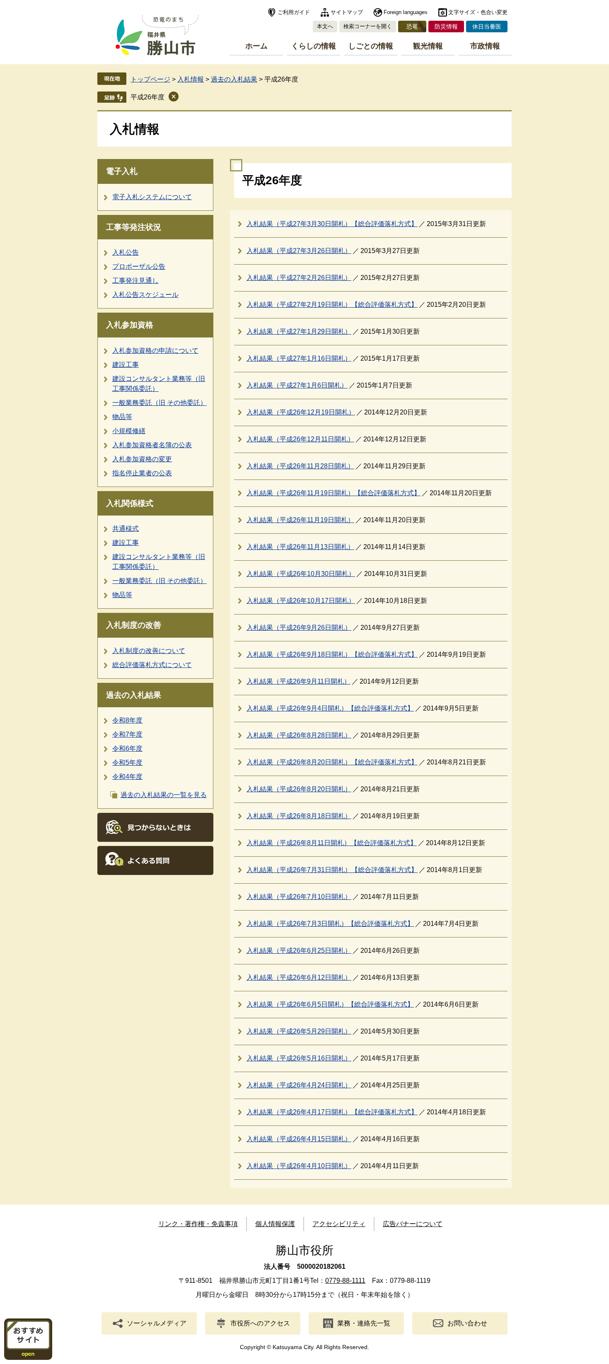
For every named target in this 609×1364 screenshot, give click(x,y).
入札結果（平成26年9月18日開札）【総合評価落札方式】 (332, 654)
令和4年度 (127, 776)
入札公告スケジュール (145, 294)
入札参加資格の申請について (155, 350)
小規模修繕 (128, 430)
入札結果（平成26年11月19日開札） (300, 519)
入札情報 (190, 79)
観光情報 (428, 46)
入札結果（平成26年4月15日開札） (299, 1138)
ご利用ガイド (294, 12)
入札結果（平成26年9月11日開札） (298, 681)
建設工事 (125, 364)
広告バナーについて (412, 1223)
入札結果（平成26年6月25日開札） (299, 950)
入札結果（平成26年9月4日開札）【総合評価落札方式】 (330, 708)
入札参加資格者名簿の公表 (152, 444)
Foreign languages (406, 12)
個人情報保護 (275, 1223)
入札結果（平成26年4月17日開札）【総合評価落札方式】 (332, 1112)
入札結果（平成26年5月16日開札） (299, 1058)
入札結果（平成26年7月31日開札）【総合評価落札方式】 (332, 869)
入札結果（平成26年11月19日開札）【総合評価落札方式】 (333, 492)
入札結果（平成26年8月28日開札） (299, 735)
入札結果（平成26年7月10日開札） (299, 896)
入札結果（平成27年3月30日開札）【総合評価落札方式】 (332, 223)
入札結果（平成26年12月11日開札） (300, 439)
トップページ (150, 79)
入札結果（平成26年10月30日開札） (301, 573)
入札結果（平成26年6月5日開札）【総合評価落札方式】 (330, 1004)
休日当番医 (486, 26)
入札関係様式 (129, 503)
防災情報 (446, 26)
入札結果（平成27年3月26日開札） (299, 250)
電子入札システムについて (152, 196)
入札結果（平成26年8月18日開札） (299, 815)
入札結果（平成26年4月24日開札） (299, 1085)
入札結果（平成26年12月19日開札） (301, 412)
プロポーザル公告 (138, 266)
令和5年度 (127, 762)
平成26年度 (147, 97)
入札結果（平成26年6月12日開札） (299, 977)
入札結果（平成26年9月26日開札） (299, 627)
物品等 (122, 416)
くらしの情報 (313, 46)
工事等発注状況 (133, 227)
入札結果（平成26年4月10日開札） (299, 1165)
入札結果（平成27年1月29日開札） (299, 331)
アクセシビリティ (338, 1223)
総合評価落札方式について (152, 664)
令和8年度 (127, 720)
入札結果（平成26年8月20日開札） (299, 789)
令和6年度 (127, 748)
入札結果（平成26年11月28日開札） (300, 466)
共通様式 (125, 528)
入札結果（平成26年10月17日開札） (301, 600)
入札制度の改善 (133, 625)
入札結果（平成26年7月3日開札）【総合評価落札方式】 (330, 923)
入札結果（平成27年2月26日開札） (299, 277)
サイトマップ (347, 12)
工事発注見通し (135, 280)
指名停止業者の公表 (142, 473)
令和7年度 (127, 734)
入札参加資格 (129, 325)
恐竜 (412, 26)
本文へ (325, 26)
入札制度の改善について (148, 650)
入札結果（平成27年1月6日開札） (297, 385)
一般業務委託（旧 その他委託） (159, 402)
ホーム (256, 46)
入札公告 (125, 252)
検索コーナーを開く (367, 26)
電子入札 (122, 171)
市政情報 (485, 46)
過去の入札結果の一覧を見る (164, 794)
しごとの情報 (370, 46)
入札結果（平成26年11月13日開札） (300, 546)
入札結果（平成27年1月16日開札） (299, 358)
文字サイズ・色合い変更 (478, 12)
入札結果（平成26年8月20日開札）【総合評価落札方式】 (332, 762)
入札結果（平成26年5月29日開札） (299, 1031)
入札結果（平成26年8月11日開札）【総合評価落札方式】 (332, 842)
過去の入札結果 (234, 79)
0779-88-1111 (345, 1280)
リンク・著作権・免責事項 (198, 1223)
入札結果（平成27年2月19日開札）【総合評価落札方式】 (332, 304)
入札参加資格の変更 (142, 459)
